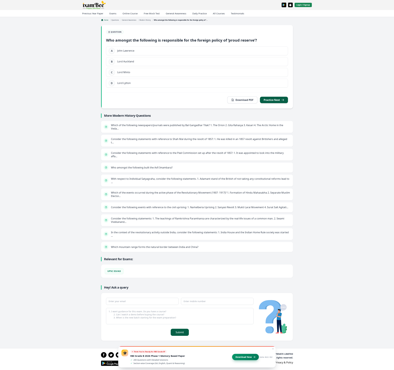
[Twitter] (111, 355)
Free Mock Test (152, 13)
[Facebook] (104, 355)
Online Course (130, 13)
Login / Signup (303, 5)
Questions (115, 20)
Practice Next (272, 100)
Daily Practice (199, 13)
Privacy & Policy (284, 362)
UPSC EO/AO (114, 271)
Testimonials (237, 13)
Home (106, 20)
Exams (112, 13)
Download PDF (244, 100)
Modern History (145, 20)
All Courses (219, 13)
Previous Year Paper (92, 13)
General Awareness (176, 13)
